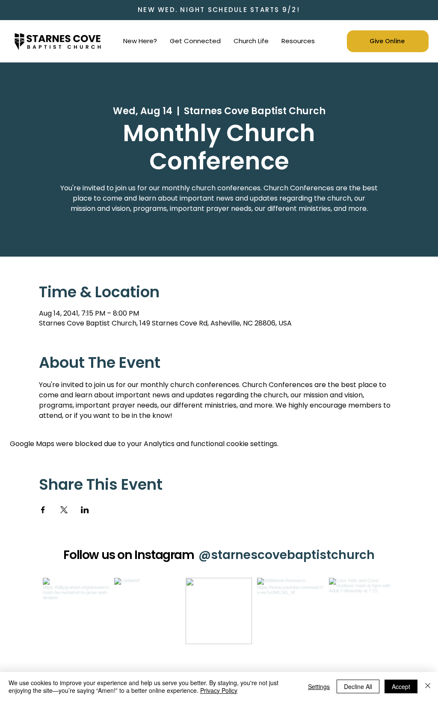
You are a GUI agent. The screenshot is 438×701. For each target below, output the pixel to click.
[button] (140, 41)
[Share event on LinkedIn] (85, 509)
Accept (401, 686)
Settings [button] (319, 686)
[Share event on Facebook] (43, 509)
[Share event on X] (64, 509)
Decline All (358, 686)
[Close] (428, 686)
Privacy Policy (218, 690)
